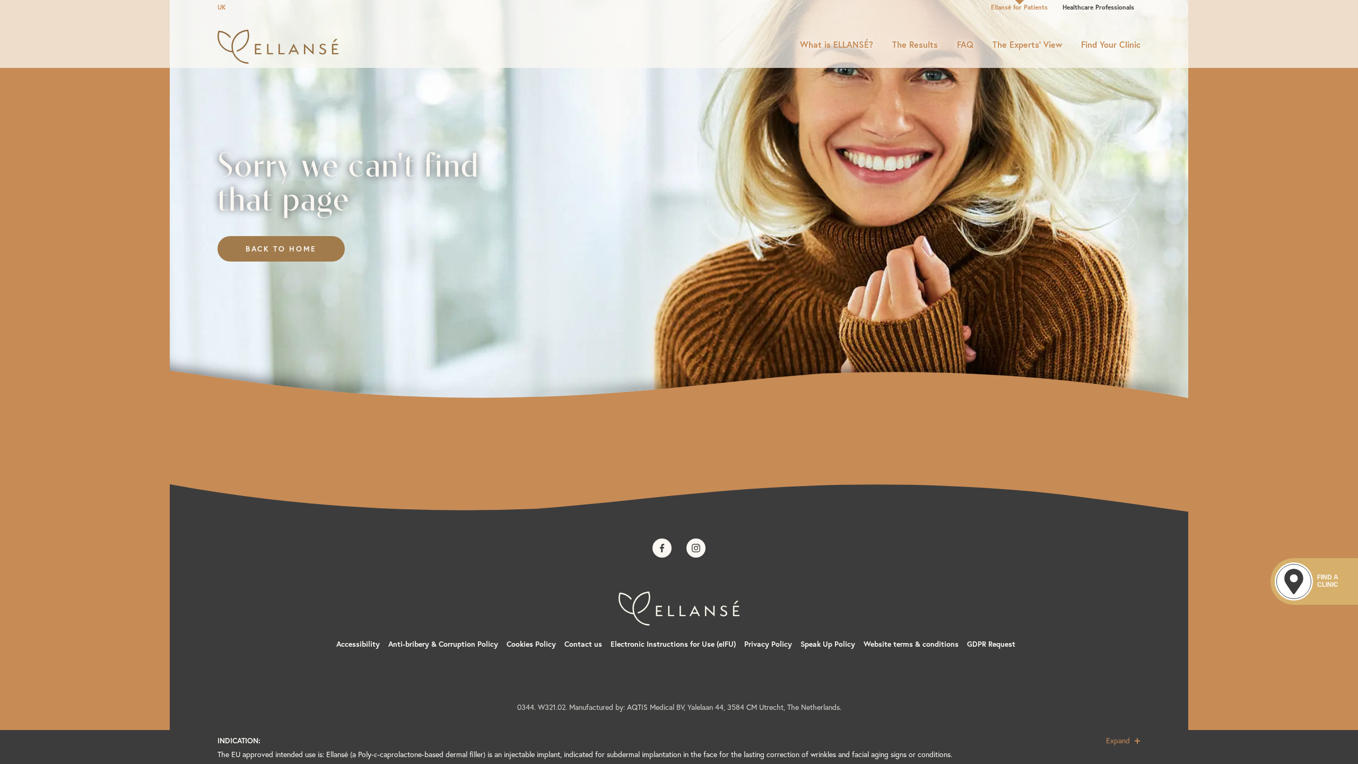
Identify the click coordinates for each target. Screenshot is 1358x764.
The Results (915, 44)
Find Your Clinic (1111, 44)
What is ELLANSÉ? (836, 44)
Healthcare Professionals (1098, 7)
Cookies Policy (531, 644)
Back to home (281, 249)
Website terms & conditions (911, 644)
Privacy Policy (768, 644)
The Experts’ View (1027, 44)
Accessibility (358, 644)
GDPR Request (991, 644)
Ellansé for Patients (1019, 7)
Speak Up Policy (827, 644)
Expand (1119, 740)
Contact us (583, 644)
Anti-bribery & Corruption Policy (443, 644)
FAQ (965, 44)
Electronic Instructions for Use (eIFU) (673, 644)
